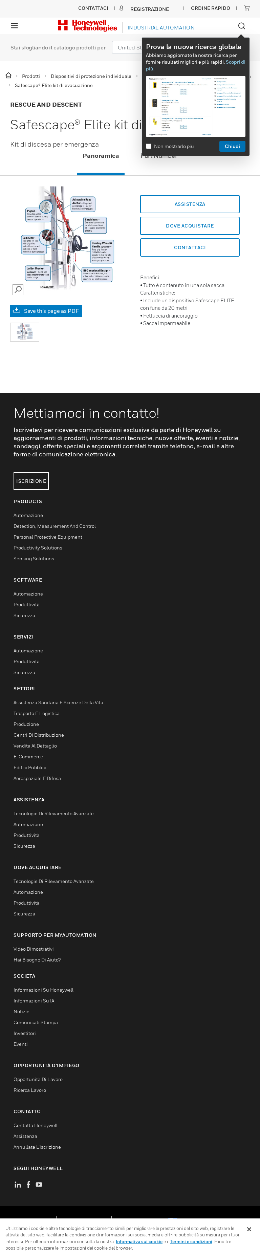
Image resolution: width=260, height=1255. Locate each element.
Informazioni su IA (34, 1000)
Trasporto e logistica (37, 713)
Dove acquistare (190, 226)
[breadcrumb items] (9, 75)
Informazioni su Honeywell (43, 990)
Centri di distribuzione (39, 735)
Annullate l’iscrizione (37, 1147)
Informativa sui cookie (139, 1241)
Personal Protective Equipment (48, 537)
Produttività (27, 604)
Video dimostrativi (34, 949)
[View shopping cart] (247, 8)
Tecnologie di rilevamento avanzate (54, 813)
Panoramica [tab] (101, 155)
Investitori (25, 1033)
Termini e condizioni (191, 1241)
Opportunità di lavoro (38, 1079)
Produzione (26, 724)
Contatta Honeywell (36, 1125)
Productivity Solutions (38, 547)
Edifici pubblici (30, 767)
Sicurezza (24, 615)
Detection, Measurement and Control (55, 526)
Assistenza (190, 204)
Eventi (21, 1044)
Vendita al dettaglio (35, 746)
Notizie (21, 1011)
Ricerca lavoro (30, 1090)
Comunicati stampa (36, 1022)
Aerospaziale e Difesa (37, 778)
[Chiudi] (249, 1229)
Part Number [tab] (158, 155)
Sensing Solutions (34, 558)
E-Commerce (28, 756)
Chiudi (232, 146)
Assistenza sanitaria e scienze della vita (58, 702)
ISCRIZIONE (31, 481)
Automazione (28, 515)
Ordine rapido (210, 8)
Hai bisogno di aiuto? (37, 959)
